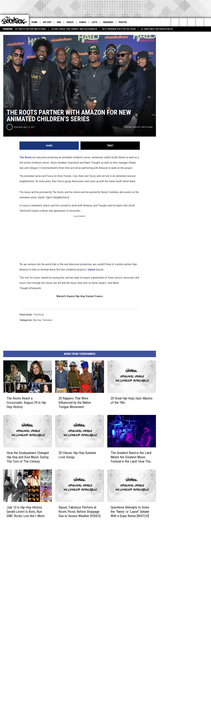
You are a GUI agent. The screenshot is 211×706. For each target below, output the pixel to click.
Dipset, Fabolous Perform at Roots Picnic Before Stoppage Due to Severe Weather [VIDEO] (79, 511)
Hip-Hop (47, 22)
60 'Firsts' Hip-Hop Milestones (30, 29)
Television (47, 320)
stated (91, 269)
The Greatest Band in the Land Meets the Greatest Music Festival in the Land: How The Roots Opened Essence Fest (131, 457)
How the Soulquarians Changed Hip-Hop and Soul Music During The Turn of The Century (28, 457)
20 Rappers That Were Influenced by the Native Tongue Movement (75, 402)
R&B (59, 22)
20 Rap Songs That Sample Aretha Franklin (74, 29)
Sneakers (108, 22)
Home (34, 22)
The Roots (25, 157)
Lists (94, 22)
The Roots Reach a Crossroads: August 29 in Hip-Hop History (27, 402)
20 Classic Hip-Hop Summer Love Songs (77, 455)
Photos (123, 22)
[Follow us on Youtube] (191, 22)
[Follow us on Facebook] (200, 22)
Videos (70, 22)
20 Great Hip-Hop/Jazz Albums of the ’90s (131, 400)
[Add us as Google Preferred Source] (183, 22)
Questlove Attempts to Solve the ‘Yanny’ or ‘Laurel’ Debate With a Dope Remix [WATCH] (130, 511)
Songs (82, 22)
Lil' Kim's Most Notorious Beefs (157, 29)
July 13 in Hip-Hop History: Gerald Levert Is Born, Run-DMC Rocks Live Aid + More (26, 511)
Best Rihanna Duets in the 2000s (119, 29)
